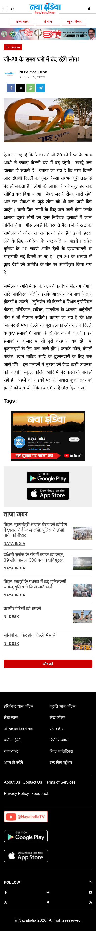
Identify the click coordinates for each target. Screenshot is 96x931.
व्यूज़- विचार (74, 21)
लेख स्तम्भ (11, 717)
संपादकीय (57, 729)
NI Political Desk (33, 72)
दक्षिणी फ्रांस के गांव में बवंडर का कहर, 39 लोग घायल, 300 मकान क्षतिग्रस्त (34, 557)
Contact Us (32, 782)
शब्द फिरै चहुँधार (61, 762)
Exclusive (13, 47)
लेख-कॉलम (57, 717)
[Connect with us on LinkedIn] (48, 902)
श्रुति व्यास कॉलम (62, 706)
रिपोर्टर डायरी (59, 740)
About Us (12, 782)
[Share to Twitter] (20, 88)
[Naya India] (45, 13)
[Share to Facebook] (11, 88)
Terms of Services (60, 782)
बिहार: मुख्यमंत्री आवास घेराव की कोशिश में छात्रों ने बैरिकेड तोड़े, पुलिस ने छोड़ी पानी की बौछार (35, 530)
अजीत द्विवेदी (12, 740)
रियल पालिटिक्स (61, 751)
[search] (12, 9)
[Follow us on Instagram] (48, 893)
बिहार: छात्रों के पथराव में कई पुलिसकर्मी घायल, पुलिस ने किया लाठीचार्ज (35, 584)
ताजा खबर (15, 514)
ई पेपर (48, 21)
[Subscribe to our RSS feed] (90, 902)
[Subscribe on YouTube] (90, 893)
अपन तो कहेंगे (13, 762)
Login (89, 8)
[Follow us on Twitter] (5, 902)
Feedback (40, 793)
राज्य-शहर (22, 21)
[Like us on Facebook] (5, 893)
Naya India (14, 543)
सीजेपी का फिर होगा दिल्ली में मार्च (29, 635)
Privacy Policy (16, 793)
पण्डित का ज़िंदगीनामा (19, 729)
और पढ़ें (48, 664)
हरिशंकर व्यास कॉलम (18, 706)
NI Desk (11, 617)
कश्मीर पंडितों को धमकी (22, 608)
